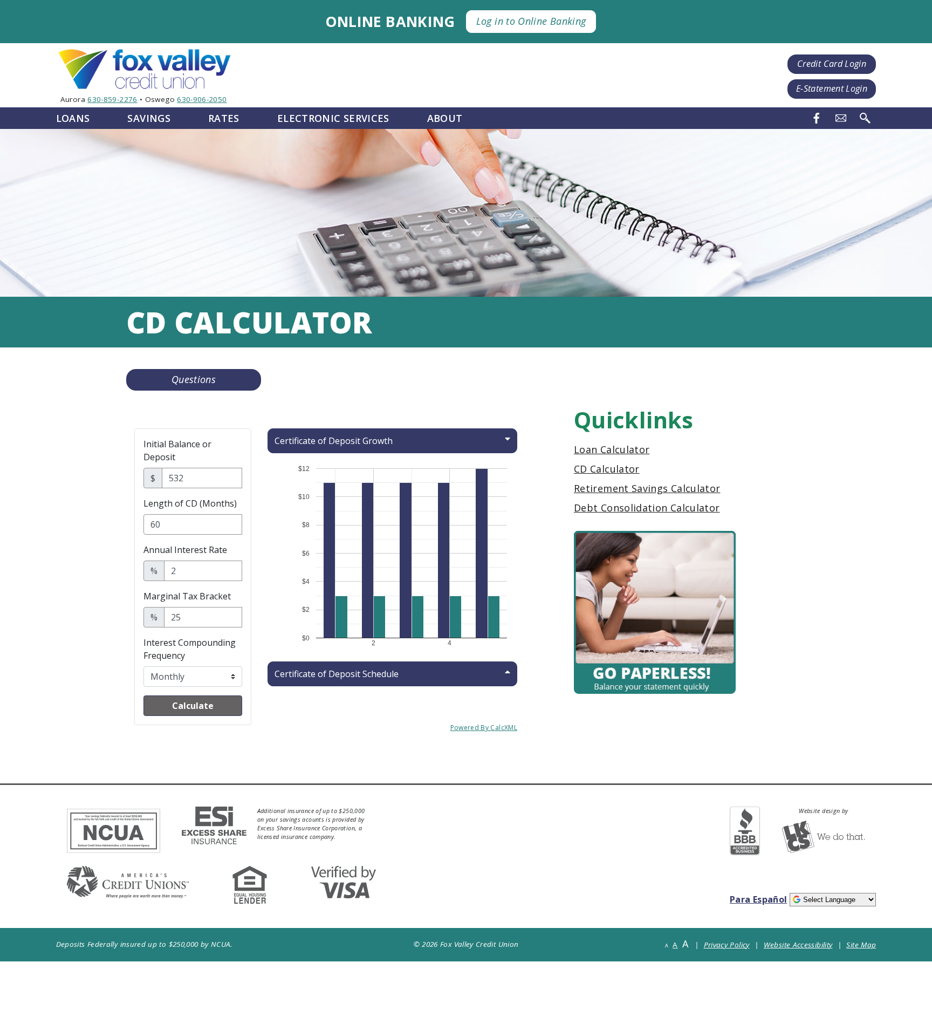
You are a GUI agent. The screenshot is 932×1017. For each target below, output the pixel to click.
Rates (223, 118)
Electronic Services (333, 118)
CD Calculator (607, 468)
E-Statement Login (831, 88)
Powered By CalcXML (483, 727)
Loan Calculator (611, 449)
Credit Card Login (831, 64)
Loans (73, 118)
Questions (194, 379)
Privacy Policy (727, 945)
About (445, 118)
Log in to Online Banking (531, 21)
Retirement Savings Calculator (647, 488)
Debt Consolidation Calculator (646, 507)
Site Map (861, 945)
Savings (148, 118)
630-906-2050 (202, 99)
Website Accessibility (798, 945)
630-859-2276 (112, 99)
